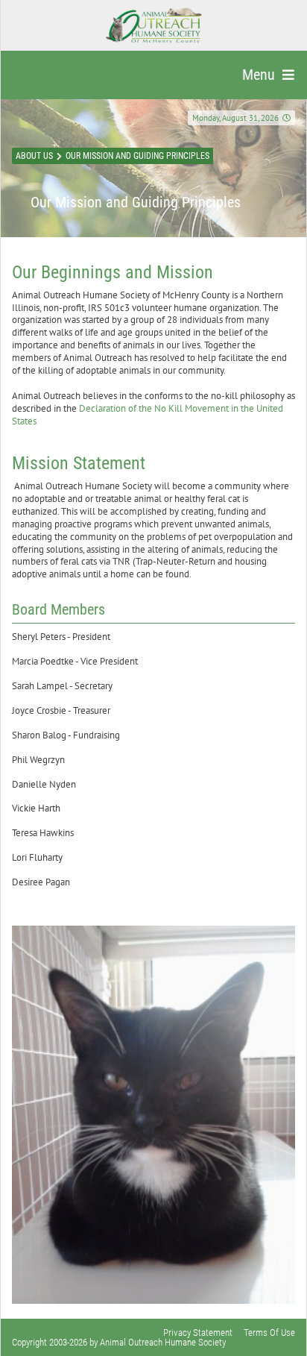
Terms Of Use (269, 1332)
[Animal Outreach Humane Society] (154, 25)
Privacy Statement (197, 1332)
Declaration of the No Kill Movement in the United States (147, 414)
